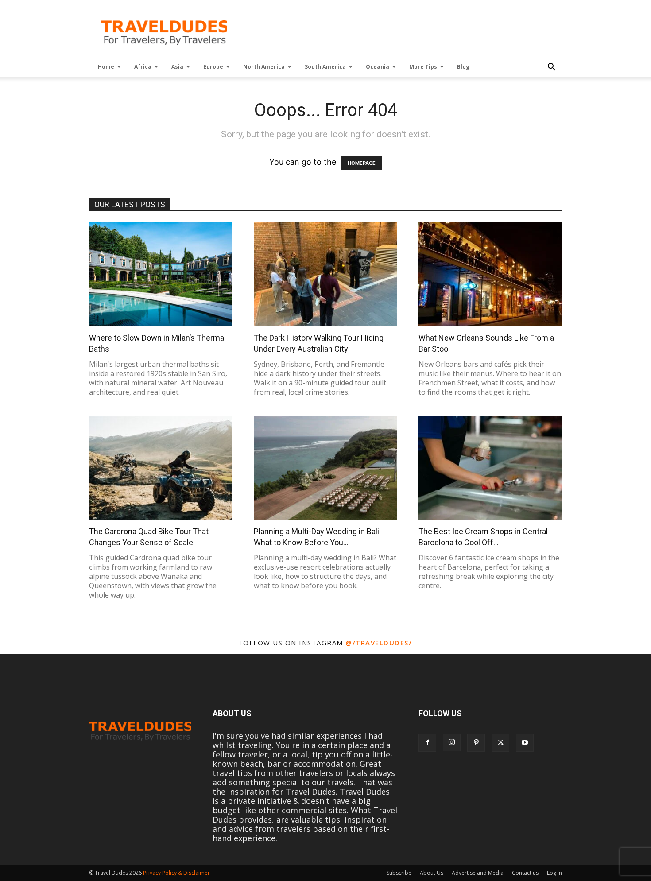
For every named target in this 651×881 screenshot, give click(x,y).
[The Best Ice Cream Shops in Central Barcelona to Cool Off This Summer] (490, 468)
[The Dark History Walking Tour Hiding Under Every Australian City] (325, 274)
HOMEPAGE (362, 163)
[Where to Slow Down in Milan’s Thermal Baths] (160, 274)
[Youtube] (525, 743)
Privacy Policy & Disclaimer (176, 873)
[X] (500, 743)
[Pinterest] (476, 743)
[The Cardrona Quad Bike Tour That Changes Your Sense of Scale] (160, 468)
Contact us (525, 873)
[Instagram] (452, 742)
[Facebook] (427, 743)
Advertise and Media (478, 873)
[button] (551, 67)
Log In (554, 873)
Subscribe (399, 873)
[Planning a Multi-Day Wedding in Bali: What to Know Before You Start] (325, 468)
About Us (431, 873)
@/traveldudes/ (378, 642)
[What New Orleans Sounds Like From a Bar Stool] (490, 274)
